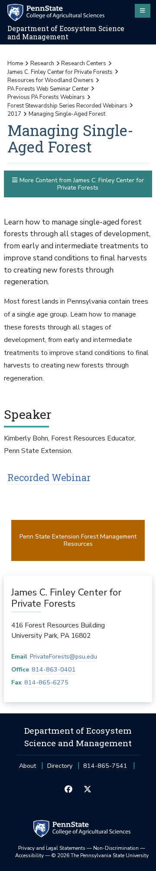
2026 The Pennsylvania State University (100, 855)
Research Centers (83, 63)
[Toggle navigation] (142, 11)
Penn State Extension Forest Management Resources (78, 540)
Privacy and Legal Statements (51, 848)
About (27, 766)
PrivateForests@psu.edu (63, 656)
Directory (59, 766)
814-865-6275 (46, 682)
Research (42, 63)
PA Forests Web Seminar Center (48, 89)
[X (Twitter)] (87, 789)
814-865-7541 (105, 768)
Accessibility (29, 855)
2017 (14, 114)
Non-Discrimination (116, 848)
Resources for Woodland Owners (50, 80)
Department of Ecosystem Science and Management (65, 32)
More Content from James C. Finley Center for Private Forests (81, 184)
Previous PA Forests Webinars (46, 97)
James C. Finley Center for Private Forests (60, 72)
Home (15, 63)
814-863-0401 (54, 669)
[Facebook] (68, 789)
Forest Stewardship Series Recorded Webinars (67, 106)
